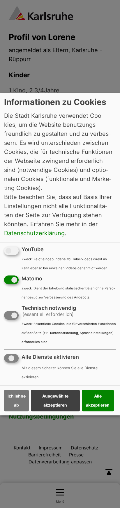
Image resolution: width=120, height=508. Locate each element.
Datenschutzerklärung (34, 233)
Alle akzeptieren (98, 401)
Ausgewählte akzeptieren (55, 401)
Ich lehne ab (17, 401)
